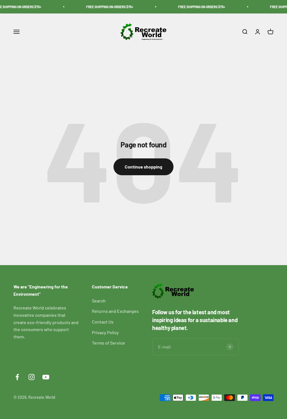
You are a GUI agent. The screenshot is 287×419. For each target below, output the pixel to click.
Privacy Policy (105, 332)
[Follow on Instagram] (31, 377)
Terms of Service (108, 342)
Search (99, 300)
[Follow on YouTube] (46, 377)
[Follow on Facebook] (17, 377)
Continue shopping (143, 166)
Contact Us (103, 321)
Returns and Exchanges (115, 311)
